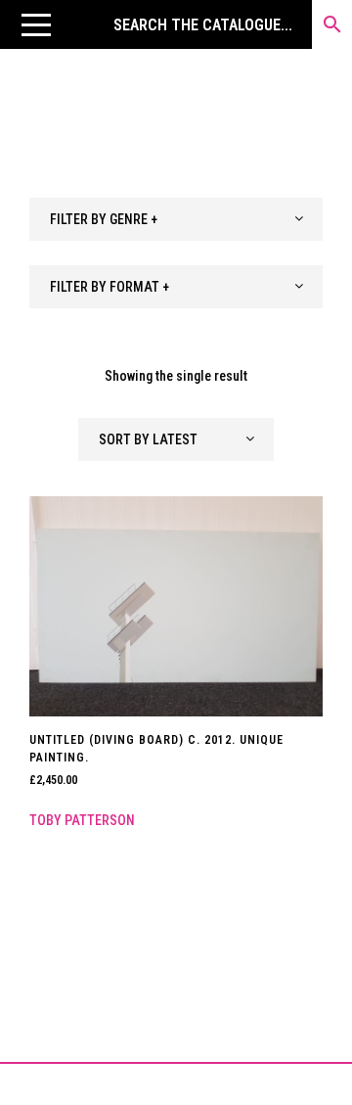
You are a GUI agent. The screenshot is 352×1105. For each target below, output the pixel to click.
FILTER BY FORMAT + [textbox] (109, 287)
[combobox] (176, 219)
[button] (36, 24)
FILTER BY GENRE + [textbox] (103, 219)
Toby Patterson (82, 820)
